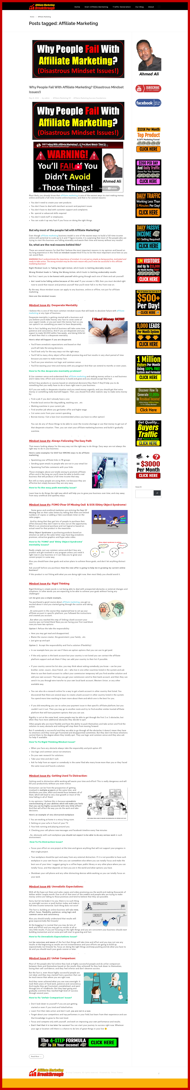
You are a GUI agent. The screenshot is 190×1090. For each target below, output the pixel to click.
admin (47, 98)
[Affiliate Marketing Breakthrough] (42, 7)
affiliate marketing (69, 195)
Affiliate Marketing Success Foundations (90, 98)
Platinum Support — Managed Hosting (19, 1080)
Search (138, 487)
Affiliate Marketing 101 (62, 98)
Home (32, 17)
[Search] (157, 493)
